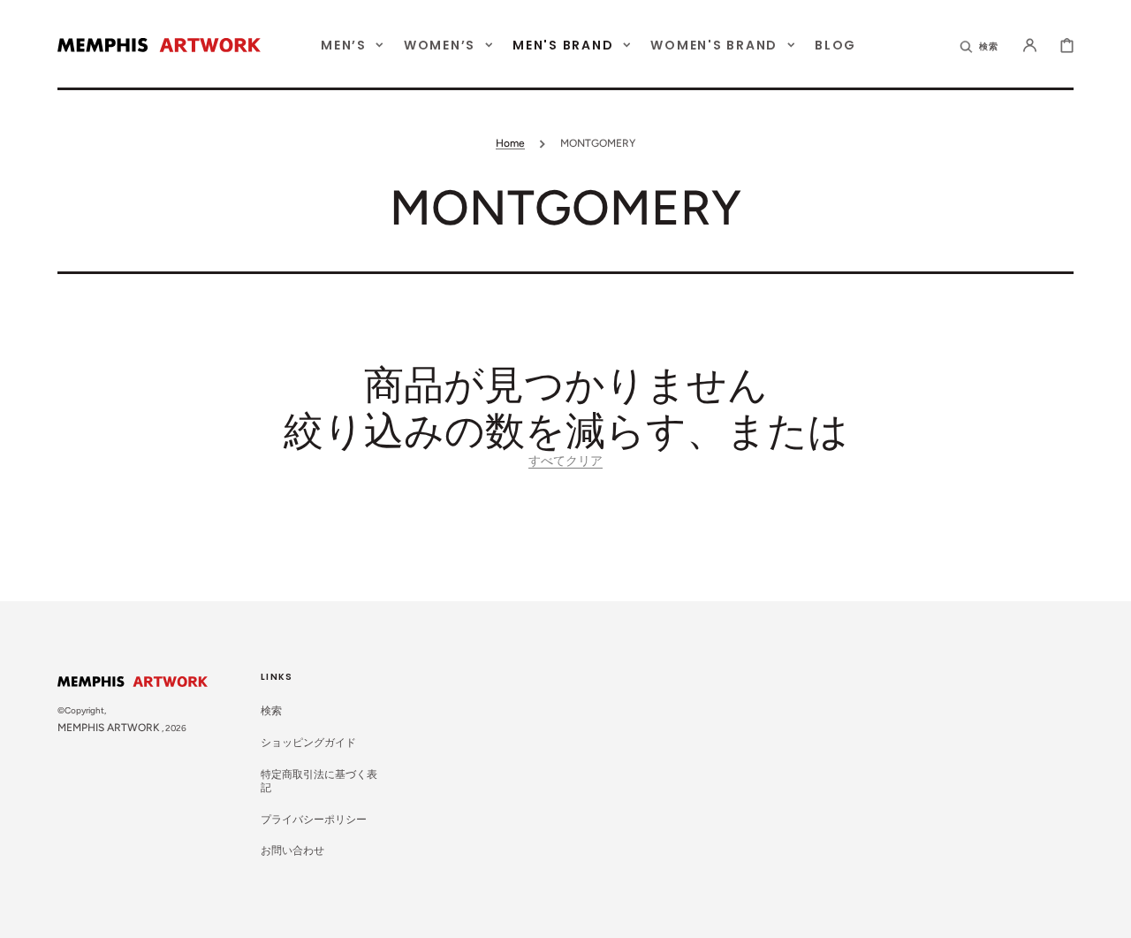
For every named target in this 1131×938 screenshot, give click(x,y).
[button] (980, 45)
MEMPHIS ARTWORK (108, 727)
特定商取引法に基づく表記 (319, 781)
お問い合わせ (292, 850)
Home (510, 143)
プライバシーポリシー (314, 819)
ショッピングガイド (308, 742)
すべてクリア (565, 461)
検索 (271, 711)
